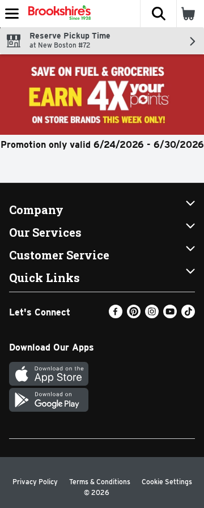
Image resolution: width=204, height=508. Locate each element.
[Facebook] (115, 315)
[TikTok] (188, 315)
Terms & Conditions (99, 481)
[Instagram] (152, 315)
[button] (158, 13)
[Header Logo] (57, 13)
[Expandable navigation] (12, 14)
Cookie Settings (167, 481)
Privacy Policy (35, 481)
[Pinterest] (134, 315)
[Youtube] (170, 315)
